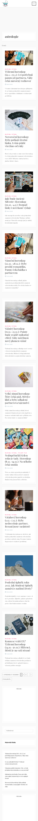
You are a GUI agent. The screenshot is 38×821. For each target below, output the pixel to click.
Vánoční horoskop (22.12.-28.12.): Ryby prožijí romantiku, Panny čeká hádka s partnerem (16, 266)
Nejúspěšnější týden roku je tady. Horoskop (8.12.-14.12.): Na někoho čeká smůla (18, 460)
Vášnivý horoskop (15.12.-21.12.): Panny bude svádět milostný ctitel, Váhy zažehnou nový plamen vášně (17, 334)
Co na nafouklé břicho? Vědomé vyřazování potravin (14, 763)
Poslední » (7, 679)
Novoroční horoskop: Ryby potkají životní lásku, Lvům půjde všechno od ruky (17, 141)
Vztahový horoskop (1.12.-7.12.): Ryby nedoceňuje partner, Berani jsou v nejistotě (17, 522)
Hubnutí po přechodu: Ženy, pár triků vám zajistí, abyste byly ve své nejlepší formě (16, 776)
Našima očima (11, 69)
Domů (4, 45)
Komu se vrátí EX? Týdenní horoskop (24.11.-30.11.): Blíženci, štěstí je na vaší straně (17, 645)
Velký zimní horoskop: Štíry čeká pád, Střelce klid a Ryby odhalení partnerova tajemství (17, 398)
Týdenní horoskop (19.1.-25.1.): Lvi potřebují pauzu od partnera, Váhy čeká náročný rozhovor (19, 76)
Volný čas (22, 453)
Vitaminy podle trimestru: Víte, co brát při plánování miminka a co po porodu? (17, 769)
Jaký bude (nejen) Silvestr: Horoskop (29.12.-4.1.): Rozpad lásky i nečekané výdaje (18, 203)
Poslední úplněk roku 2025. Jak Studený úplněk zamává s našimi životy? (19, 585)
